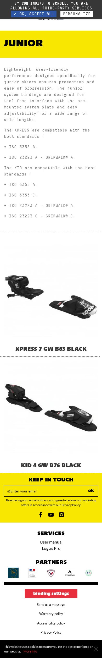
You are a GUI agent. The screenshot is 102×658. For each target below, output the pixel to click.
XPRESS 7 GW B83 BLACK (51, 349)
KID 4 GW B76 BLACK (51, 465)
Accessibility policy (51, 623)
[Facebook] (40, 516)
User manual (51, 541)
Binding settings (51, 594)
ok (91, 491)
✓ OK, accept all (34, 14)
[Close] (96, 649)
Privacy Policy (51, 632)
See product (51, 307)
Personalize (76, 14)
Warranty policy (51, 614)
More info (30, 651)
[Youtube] (51, 516)
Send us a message (51, 604)
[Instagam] (61, 516)
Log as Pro (51, 548)
